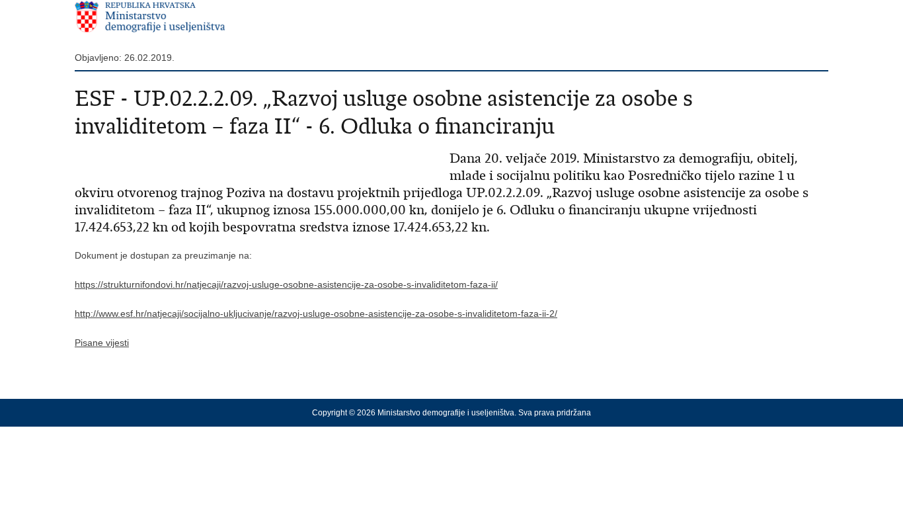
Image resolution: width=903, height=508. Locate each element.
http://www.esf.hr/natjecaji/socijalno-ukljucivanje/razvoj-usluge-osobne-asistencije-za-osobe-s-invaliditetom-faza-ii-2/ (316, 313)
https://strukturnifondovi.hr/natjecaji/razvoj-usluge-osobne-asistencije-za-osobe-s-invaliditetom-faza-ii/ (286, 284)
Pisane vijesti (102, 342)
